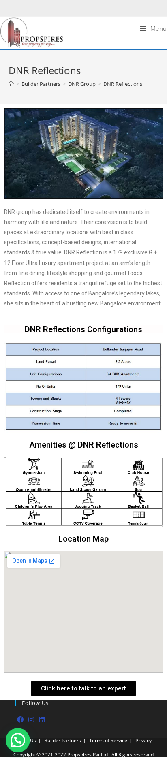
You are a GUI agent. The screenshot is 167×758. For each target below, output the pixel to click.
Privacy (143, 740)
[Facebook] (20, 720)
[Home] (11, 84)
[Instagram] (31, 720)
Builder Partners (62, 740)
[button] (83, 688)
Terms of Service (108, 740)
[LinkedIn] (42, 720)
